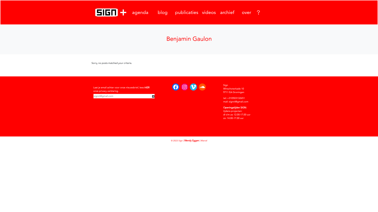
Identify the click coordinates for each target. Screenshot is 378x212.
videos (209, 12)
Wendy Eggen (191, 140)
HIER (147, 87)
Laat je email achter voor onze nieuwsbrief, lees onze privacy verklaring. (121, 89)
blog (163, 12)
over (246, 12)
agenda (140, 12)
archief (227, 12)
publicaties (186, 12)
